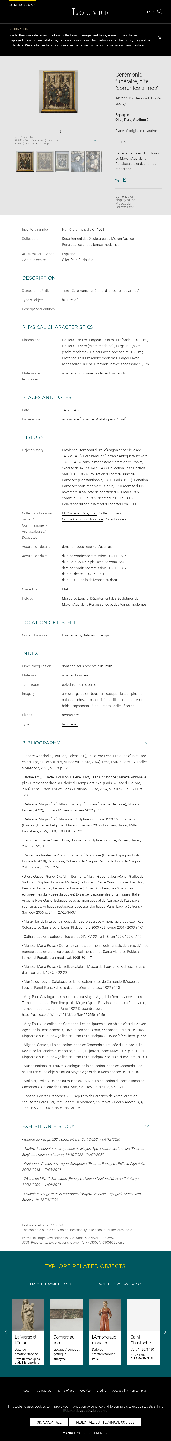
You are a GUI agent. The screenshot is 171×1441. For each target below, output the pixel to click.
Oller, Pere (123, 120)
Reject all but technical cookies (105, 1422)
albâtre (67, 675)
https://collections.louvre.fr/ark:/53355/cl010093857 (76, 1238)
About (27, 1390)
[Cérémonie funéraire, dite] (25, 161)
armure (67, 694)
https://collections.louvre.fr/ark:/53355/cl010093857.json (84, 1243)
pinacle (136, 694)
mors (106, 706)
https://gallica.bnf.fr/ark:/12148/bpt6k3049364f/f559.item (91, 1036)
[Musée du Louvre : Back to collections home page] (90, 11)
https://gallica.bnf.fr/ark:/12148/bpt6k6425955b (59, 1014)
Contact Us (44, 1390)
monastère (70, 715)
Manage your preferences (85, 1433)
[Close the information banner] (159, 37)
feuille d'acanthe (120, 700)
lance (124, 694)
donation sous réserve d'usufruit (87, 666)
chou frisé (98, 700)
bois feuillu (83, 675)
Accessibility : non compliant (130, 1390)
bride (66, 706)
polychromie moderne (79, 684)
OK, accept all (49, 1422)
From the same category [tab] (118, 1284)
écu (139, 700)
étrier (96, 706)
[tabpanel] (85, 1332)
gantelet (82, 694)
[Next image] (104, 162)
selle (117, 706)
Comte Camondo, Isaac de (82, 519)
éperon (128, 706)
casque (111, 694)
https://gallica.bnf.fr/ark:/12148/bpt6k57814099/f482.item (91, 1057)
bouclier (97, 694)
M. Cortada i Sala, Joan (79, 513)
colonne (68, 700)
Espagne (122, 115)
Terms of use (66, 1390)
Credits (101, 1390)
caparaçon (80, 706)
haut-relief (70, 724)
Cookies (85, 1390)
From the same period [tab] (50, 1284)
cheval (82, 700)
